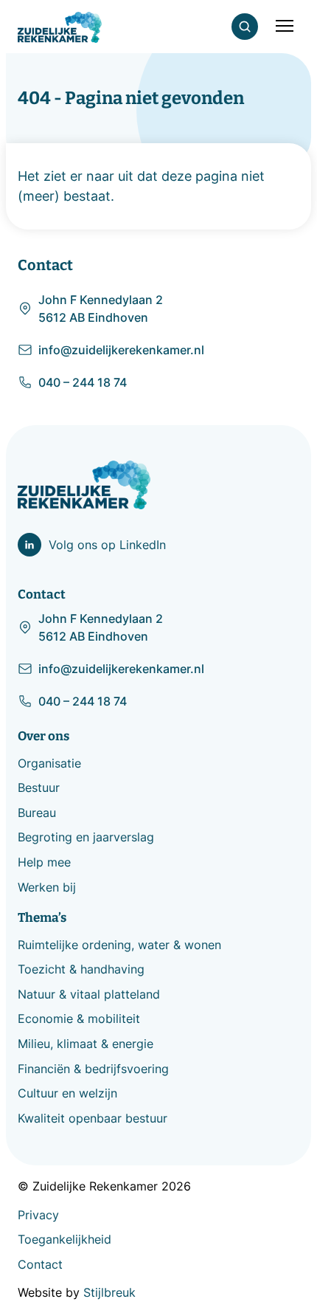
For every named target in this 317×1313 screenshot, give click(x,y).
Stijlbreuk (109, 1292)
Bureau (37, 812)
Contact (40, 1264)
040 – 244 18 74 (82, 382)
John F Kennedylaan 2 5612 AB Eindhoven (100, 308)
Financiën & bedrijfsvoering (93, 1068)
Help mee (44, 862)
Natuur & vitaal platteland (89, 994)
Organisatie (49, 763)
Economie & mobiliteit (79, 1018)
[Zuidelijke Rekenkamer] (60, 27)
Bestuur (39, 787)
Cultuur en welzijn (67, 1093)
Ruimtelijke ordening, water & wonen (119, 944)
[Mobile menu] (284, 26)
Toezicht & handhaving (81, 969)
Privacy (38, 1214)
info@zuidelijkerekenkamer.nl (121, 349)
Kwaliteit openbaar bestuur (92, 1118)
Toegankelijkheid (64, 1239)
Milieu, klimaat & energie (85, 1043)
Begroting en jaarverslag (86, 837)
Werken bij (47, 887)
